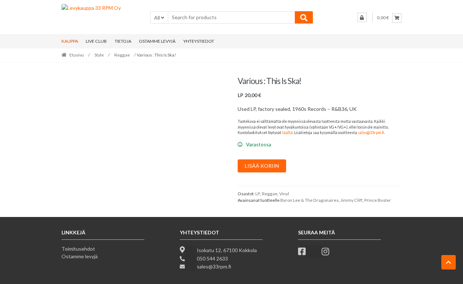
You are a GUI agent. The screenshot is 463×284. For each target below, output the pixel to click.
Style (99, 55)
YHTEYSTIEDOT (198, 41)
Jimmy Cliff (351, 200)
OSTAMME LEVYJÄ (157, 41)
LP (257, 193)
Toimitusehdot (78, 249)
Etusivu (76, 55)
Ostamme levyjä (79, 256)
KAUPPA (69, 41)
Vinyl (284, 193)
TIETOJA (123, 41)
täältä (287, 132)
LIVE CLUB (96, 41)
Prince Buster (377, 200)
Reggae (122, 55)
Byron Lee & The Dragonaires (309, 200)
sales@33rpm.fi (371, 132)
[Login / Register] (362, 17)
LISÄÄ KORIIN (262, 166)
